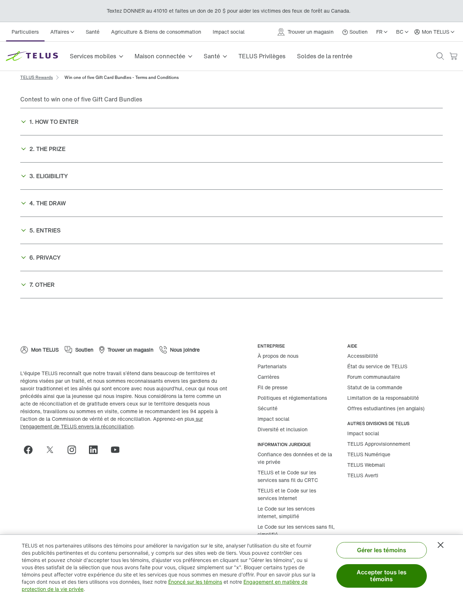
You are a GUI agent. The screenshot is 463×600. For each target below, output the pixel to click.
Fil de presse (273, 387)
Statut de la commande (374, 387)
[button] (440, 56)
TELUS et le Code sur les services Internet (287, 494)
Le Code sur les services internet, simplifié (286, 512)
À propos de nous (278, 356)
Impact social (229, 31)
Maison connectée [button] (160, 56)
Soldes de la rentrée (324, 56)
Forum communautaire (373, 377)
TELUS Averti (362, 475)
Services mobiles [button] (93, 56)
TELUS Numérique (368, 454)
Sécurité (267, 408)
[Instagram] (74, 450)
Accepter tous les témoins (382, 575)
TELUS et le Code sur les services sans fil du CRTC (288, 476)
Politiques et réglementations (292, 398)
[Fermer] (441, 545)
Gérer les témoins (382, 550)
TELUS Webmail (366, 465)
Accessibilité (362, 356)
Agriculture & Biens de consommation (156, 31)
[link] (36, 76)
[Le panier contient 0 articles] (453, 56)
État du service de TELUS (377, 366)
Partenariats (272, 366)
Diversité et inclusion (282, 429)
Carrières (268, 377)
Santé (92, 31)
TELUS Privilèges (261, 56)
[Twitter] (53, 450)
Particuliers (25, 31)
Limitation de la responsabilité (383, 398)
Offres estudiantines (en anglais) (386, 408)
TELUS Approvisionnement (378, 444)
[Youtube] (118, 450)
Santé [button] (212, 56)
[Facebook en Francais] (31, 450)
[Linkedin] (96, 450)
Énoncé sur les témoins (195, 582)
